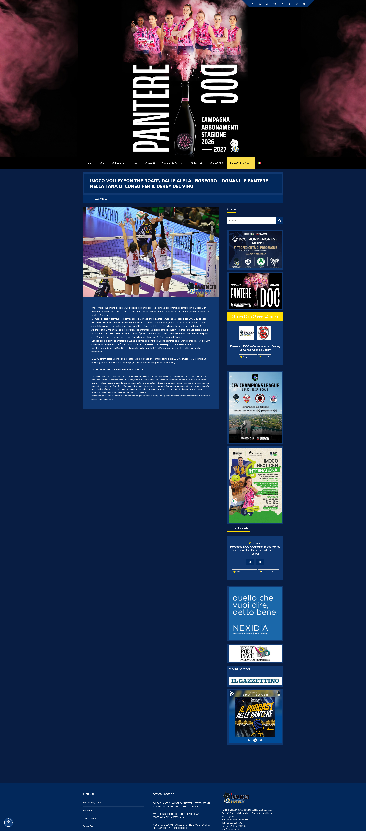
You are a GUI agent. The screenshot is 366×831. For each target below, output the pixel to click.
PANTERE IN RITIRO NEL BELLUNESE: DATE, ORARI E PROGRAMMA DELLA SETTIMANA (177, 815)
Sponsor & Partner (172, 163)
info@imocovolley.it (231, 829)
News (135, 163)
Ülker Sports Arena (269, 572)
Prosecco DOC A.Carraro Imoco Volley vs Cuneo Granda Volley (255, 348)
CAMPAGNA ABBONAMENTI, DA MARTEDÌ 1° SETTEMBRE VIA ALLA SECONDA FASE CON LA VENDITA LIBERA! (181, 805)
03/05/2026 (256, 543)
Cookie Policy (89, 826)
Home (89, 163)
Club (102, 163)
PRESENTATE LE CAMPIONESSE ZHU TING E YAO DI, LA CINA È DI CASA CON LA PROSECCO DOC (181, 826)
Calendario (118, 163)
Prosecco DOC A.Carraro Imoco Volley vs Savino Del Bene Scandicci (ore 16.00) (255, 550)
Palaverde (265, 357)
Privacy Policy (89, 818)
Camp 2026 (216, 163)
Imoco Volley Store (240, 163)
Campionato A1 (249, 357)
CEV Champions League (245, 572)
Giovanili (150, 163)
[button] (8, 822)
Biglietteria (197, 163)
